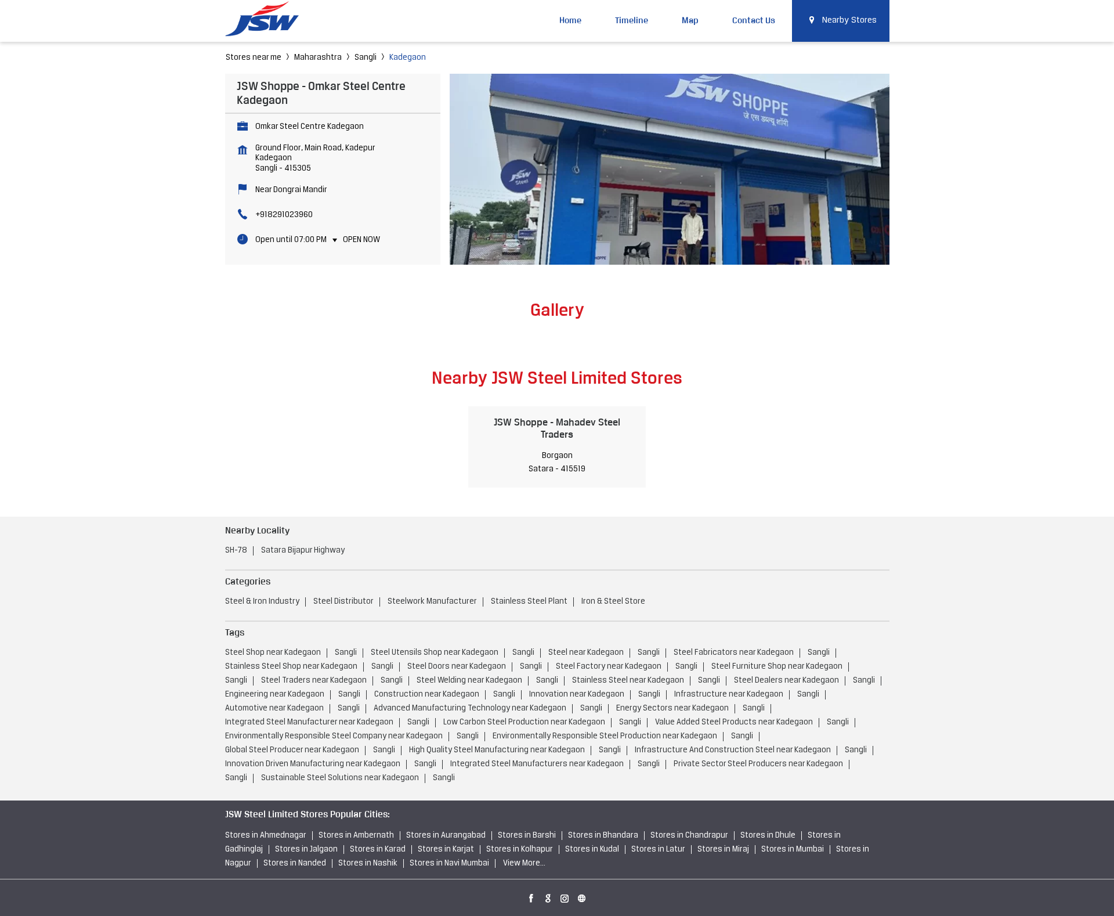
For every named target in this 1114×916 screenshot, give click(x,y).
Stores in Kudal (592, 849)
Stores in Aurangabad (446, 835)
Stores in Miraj (723, 849)
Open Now (361, 240)
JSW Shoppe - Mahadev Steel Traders (557, 428)
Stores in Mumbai (792, 849)
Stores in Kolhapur (519, 849)
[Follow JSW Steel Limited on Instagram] (565, 896)
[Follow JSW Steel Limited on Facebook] (531, 896)
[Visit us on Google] (548, 896)
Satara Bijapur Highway (303, 550)
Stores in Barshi (527, 835)
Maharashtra (318, 57)
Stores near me (253, 57)
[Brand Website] (581, 896)
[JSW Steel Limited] (268, 20)
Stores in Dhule (767, 835)
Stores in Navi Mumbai (449, 863)
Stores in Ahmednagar (265, 835)
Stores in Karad (378, 849)
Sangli (366, 57)
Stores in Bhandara (603, 835)
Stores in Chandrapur (689, 835)
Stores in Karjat (446, 849)
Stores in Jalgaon (306, 849)
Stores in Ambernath (356, 835)
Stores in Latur (658, 849)
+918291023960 (284, 215)
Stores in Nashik (367, 863)
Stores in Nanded (294, 863)
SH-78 (236, 550)
